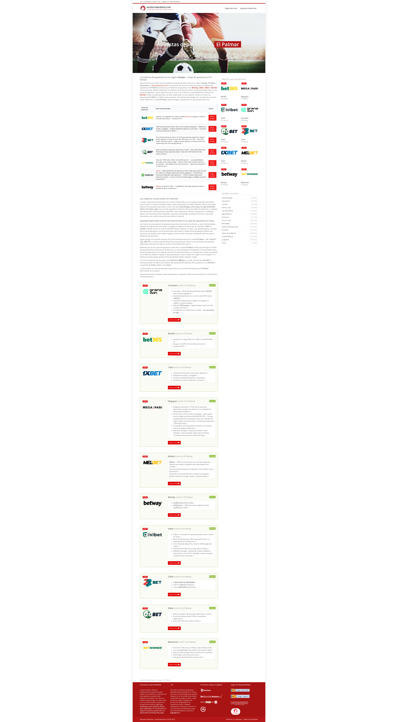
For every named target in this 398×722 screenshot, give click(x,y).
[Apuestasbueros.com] (157, 8)
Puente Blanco (239, 236)
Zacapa (159, 680)
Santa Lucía (239, 207)
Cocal (239, 243)
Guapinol (239, 239)
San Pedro (239, 201)
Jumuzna (239, 217)
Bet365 (214, 88)
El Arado (239, 230)
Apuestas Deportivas (248, 8)
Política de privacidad (250, 719)
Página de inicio (231, 8)
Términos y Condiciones (234, 719)
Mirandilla (239, 223)
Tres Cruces (239, 220)
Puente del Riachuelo (239, 227)
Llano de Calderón (239, 233)
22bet (201, 88)
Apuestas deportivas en (148, 680)
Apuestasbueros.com (160, 85)
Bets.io (158, 171)
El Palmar (191, 285)
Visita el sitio (212, 118)
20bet (207, 88)
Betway (195, 88)
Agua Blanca (239, 214)
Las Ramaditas (239, 211)
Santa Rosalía (239, 198)
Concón (239, 204)
